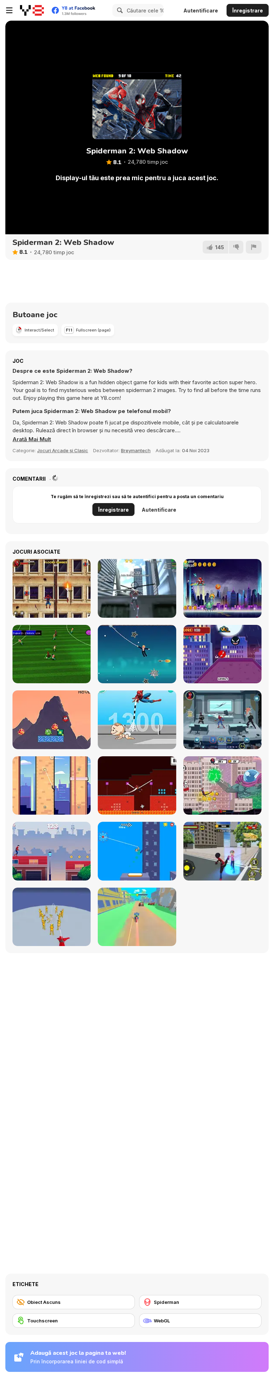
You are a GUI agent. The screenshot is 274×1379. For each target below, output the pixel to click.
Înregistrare (247, 10)
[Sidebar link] (9, 10)
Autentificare (200, 10)
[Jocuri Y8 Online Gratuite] (32, 10)
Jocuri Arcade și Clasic (62, 450)
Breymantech (136, 450)
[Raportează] (254, 247)
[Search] (118, 10)
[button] (31, 439)
